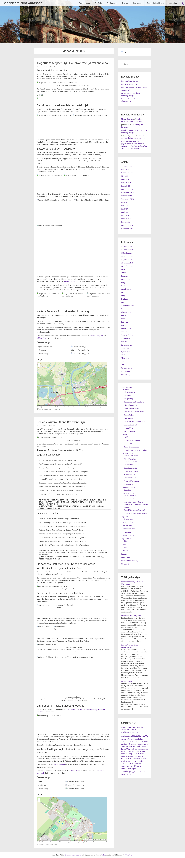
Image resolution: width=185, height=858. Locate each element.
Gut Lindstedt (124, 746)
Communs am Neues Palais (134, 402)
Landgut (123, 756)
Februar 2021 (126, 183)
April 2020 (125, 212)
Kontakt (125, 3)
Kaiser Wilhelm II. (127, 749)
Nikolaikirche (129, 761)
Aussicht (124, 739)
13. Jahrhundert (126, 253)
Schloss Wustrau (130, 484)
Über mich (173, 3)
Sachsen (124, 332)
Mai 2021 (124, 176)
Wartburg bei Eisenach (129, 84)
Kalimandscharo (70, 281)
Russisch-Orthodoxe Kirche (134, 422)
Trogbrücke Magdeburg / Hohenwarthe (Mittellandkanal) (73, 63)
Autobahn (125, 273)
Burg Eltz (127, 490)
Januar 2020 (125, 222)
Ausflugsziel (139, 735)
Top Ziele (98, 3)
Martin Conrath (127, 119)
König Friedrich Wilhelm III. (141, 749)
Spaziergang (125, 351)
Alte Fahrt (137, 729)
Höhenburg (143, 746)
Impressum (137, 3)
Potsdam (124, 322)
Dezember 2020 (127, 189)
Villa (141, 771)
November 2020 (127, 192)
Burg (123, 296)
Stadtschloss (128, 428)
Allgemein (125, 269)
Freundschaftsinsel (136, 741)
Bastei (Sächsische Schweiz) (134, 510)
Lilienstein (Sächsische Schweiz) (136, 513)
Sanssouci (131, 766)
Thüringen (125, 358)
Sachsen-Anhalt (67, 407)
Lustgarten (129, 758)
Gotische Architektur (143, 744)
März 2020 (125, 215)
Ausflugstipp (126, 736)
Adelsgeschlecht (125, 727)
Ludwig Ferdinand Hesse (131, 756)
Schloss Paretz (42, 338)
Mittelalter (135, 758)
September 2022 (127, 166)
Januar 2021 (125, 186)
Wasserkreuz (96, 407)
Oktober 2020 (126, 196)
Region (124, 325)
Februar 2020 (126, 219)
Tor (122, 361)
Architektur (126, 732)
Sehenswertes (78, 407)
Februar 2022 (126, 169)
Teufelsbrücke (129, 431)
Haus (123, 309)
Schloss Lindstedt (130, 425)
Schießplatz (125, 338)
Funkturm (128, 444)
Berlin (123, 286)
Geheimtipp (133, 744)
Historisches (74, 842)
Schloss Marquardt (96, 336)
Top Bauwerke (112, 3)
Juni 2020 (124, 206)
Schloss (90, 842)
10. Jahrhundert (127, 246)
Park (85, 842)
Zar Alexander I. (130, 774)
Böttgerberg (128, 399)
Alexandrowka (129, 392)
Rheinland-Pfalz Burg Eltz (131, 616)
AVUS (126, 437)
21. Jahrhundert (127, 266)
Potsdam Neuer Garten (129, 81)
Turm (123, 365)
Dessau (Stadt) (129, 499)
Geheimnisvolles (127, 306)
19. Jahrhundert (55, 842)
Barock (130, 739)
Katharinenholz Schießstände (135, 412)
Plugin (105, 404)
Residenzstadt (135, 764)
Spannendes (125, 348)
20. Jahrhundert (44, 407)
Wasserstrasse (106, 407)
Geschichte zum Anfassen (22, 3)
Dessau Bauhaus (130, 496)
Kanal (89, 407)
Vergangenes (126, 371)
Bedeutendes (126, 279)
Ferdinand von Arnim (126, 741)
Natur (140, 758)
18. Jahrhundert (44, 842)
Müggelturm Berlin (131, 447)
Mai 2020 (124, 209)
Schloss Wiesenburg (131, 481)
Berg (123, 283)
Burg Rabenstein (130, 468)
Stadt (123, 355)
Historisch (135, 746)
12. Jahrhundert (127, 250)
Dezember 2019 (127, 225)
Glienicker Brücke (131, 405)
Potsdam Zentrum (125, 764)
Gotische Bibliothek (131, 408)
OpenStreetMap (91, 404)
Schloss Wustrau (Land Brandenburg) (61, 422)
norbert (53, 66)
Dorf (123, 302)
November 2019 (127, 229)
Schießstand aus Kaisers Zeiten (135, 450)
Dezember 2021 (127, 173)
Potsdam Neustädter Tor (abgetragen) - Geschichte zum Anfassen (133, 143)
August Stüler (135, 732)
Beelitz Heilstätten (131, 456)
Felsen (141, 739)
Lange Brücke (129, 415)
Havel (129, 746)
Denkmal (124, 299)
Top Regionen (84, 3)
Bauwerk (53, 407)
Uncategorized (98, 842)
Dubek (123, 130)
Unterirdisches (128, 535)
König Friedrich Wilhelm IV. (138, 754)
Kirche (81, 842)
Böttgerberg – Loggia (132, 440)
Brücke (59, 407)
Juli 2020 (124, 202)
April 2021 (125, 179)
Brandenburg (64, 842)
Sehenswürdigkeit (129, 768)
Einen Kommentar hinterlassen (49, 409)
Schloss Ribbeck (59, 765)
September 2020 (127, 199)
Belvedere (128, 395)
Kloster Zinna (129, 465)
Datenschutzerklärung (155, 3)
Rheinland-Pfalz (127, 329)
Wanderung (125, 374)
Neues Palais (128, 418)
